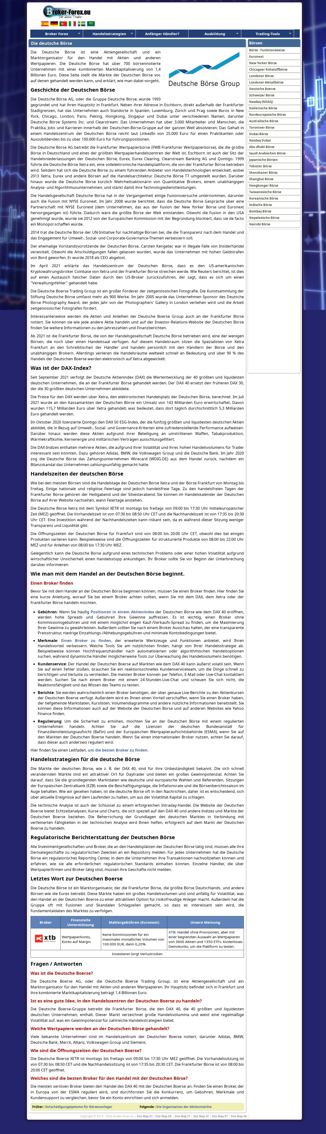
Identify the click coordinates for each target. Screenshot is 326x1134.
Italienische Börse (263, 108)
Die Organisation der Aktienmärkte (184, 1107)
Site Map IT (182, 1116)
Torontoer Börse (261, 127)
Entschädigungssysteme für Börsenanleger (78, 1107)
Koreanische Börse (263, 198)
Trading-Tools (268, 33)
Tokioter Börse (260, 166)
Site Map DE (163, 1116)
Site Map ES (144, 1116)
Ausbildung (215, 33)
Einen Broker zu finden (86, 640)
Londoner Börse (261, 76)
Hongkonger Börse (263, 185)
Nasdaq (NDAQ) (261, 102)
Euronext (256, 56)
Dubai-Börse (258, 134)
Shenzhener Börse (263, 172)
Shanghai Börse (261, 179)
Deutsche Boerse (262, 89)
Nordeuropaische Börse (267, 114)
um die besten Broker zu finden (117, 750)
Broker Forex (56, 33)
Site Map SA (239, 1116)
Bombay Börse (260, 211)
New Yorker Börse (263, 63)
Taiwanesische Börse (265, 192)
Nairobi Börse (259, 224)
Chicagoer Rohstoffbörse (268, 69)
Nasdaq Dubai (260, 140)
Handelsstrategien (109, 33)
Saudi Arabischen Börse (267, 153)
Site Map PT (220, 1116)
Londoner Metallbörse (266, 82)
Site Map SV (201, 1116)
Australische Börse (263, 121)
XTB (171, 932)
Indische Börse (260, 205)
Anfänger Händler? (162, 33)
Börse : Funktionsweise (267, 50)
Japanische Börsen (263, 160)
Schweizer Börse (261, 95)
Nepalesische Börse (264, 218)
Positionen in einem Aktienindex (122, 612)
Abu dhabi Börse (261, 147)
